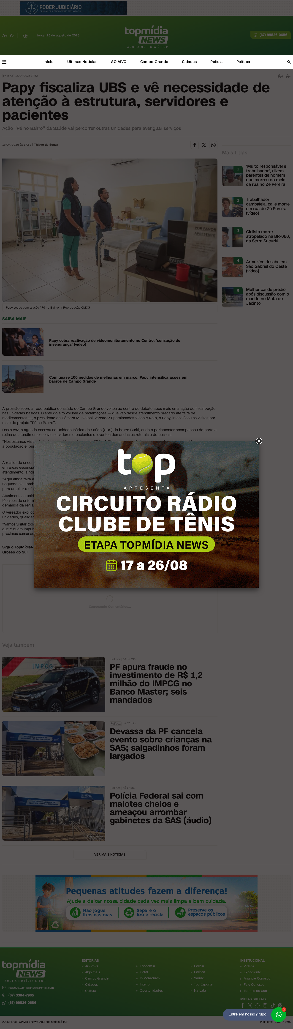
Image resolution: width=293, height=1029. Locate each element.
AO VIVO (119, 61)
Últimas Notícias (82, 61)
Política (243, 61)
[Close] (259, 441)
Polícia (216, 61)
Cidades (189, 61)
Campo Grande (154, 61)
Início (48, 61)
